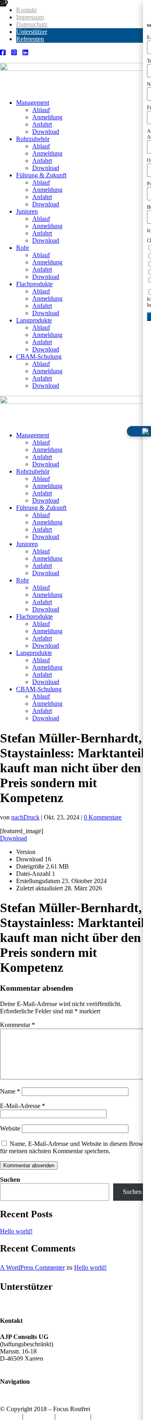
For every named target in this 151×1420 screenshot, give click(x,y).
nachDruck (25, 817)
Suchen (10, 1179)
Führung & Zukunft (41, 175)
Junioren (27, 211)
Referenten (30, 38)
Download (45, 131)
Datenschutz (32, 24)
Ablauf (41, 109)
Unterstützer (31, 31)
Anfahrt (42, 124)
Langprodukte (34, 320)
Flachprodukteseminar (40, 1401)
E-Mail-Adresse (22, 1105)
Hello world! (16, 1231)
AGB (100, 1416)
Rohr (22, 247)
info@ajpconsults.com (40, 1365)
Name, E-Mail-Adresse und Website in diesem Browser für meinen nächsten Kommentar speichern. (75, 1147)
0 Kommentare (103, 817)
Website (10, 1128)
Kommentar (17, 1024)
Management (32, 102)
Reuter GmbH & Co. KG (112, 1304)
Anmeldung (47, 117)
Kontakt (26, 9)
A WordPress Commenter (32, 1267)
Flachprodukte (34, 284)
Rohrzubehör (33, 138)
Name (10, 1091)
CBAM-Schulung (39, 356)
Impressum (30, 17)
